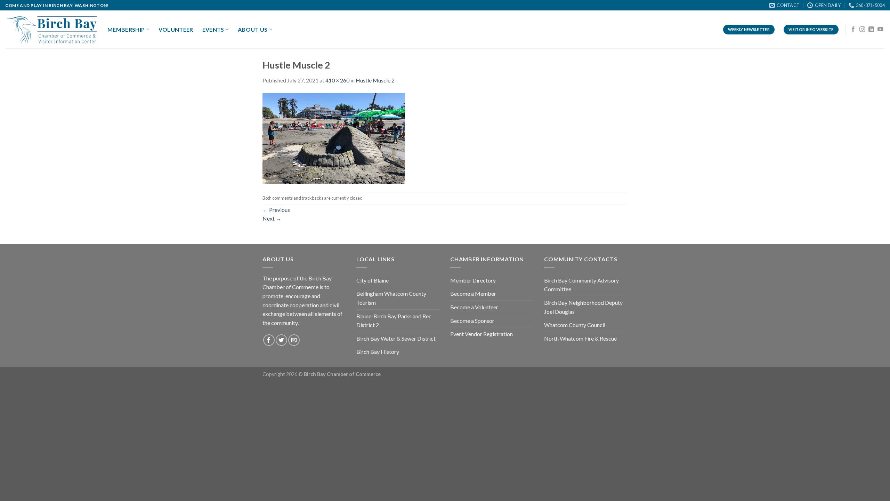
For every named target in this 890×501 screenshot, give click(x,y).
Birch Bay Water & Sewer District (396, 338)
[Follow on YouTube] (880, 29)
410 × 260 (337, 80)
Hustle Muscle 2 (375, 80)
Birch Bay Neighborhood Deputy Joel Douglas (583, 307)
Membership (126, 29)
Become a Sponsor (472, 320)
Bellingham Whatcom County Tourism (391, 298)
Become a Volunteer (474, 307)
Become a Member (473, 293)
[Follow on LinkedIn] (871, 29)
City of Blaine (372, 280)
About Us (253, 29)
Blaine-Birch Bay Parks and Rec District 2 (393, 320)
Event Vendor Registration (481, 334)
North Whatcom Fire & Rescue (580, 338)
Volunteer (176, 29)
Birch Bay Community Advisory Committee (581, 285)
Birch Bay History (377, 351)
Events (213, 29)
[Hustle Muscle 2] (333, 137)
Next (271, 218)
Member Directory (473, 280)
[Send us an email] (294, 340)
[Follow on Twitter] (281, 340)
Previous (276, 209)
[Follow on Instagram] (862, 29)
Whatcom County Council (574, 324)
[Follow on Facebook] (853, 29)
